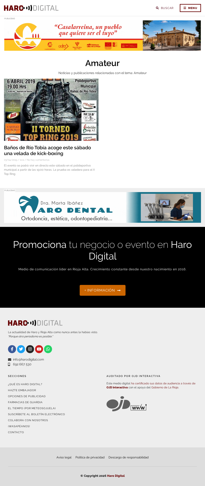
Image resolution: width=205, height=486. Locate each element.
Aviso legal (63, 457)
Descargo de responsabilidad (129, 457)
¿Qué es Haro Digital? (25, 384)
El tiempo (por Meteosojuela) (32, 408)
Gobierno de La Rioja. (165, 387)
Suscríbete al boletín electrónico (36, 414)
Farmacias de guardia (25, 402)
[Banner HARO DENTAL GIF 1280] (102, 220)
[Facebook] (12, 349)
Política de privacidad (90, 457)
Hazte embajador (22, 390)
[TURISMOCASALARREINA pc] (102, 48)
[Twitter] (21, 349)
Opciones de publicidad (27, 396)
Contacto (16, 432)
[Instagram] (30, 349)
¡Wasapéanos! (19, 426)
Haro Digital (116, 476)
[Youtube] (39, 349)
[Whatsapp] (48, 349)
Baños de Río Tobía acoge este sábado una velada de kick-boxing (47, 150)
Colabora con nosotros (28, 420)
